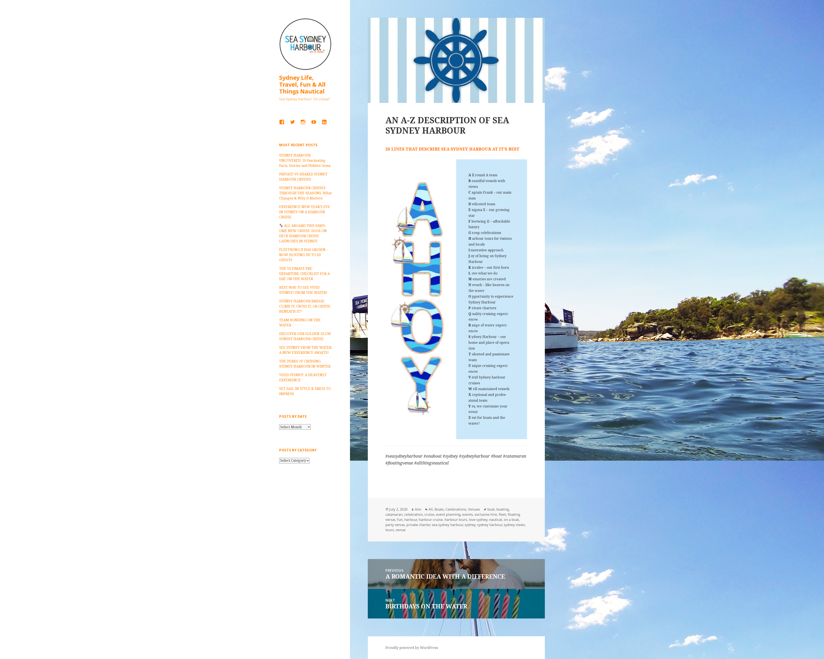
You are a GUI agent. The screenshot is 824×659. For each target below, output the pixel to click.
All (431, 509)
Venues (474, 509)
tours (389, 530)
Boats (439, 509)
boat (491, 509)
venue (401, 530)
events (467, 514)
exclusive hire (486, 514)
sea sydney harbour (447, 524)
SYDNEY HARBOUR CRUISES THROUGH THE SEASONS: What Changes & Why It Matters (305, 193)
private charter (418, 524)
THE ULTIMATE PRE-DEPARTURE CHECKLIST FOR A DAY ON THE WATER (304, 273)
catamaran (394, 514)
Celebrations (455, 509)
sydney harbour (489, 524)
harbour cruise (431, 519)
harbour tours (455, 519)
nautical (495, 519)
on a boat (511, 519)
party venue (395, 524)
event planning (448, 514)
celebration (413, 514)
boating (502, 509)
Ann (418, 509)
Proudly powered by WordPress (411, 647)
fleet (502, 514)
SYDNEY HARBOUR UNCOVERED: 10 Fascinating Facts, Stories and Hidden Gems (304, 160)
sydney (470, 524)
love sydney (478, 519)
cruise (429, 514)
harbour (410, 519)
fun (400, 519)
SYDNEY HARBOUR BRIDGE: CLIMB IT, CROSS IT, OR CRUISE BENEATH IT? (304, 306)
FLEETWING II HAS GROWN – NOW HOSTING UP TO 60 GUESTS (303, 254)
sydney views (514, 524)
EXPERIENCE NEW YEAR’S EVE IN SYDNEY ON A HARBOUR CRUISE (304, 211)
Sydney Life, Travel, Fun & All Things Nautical (302, 84)
